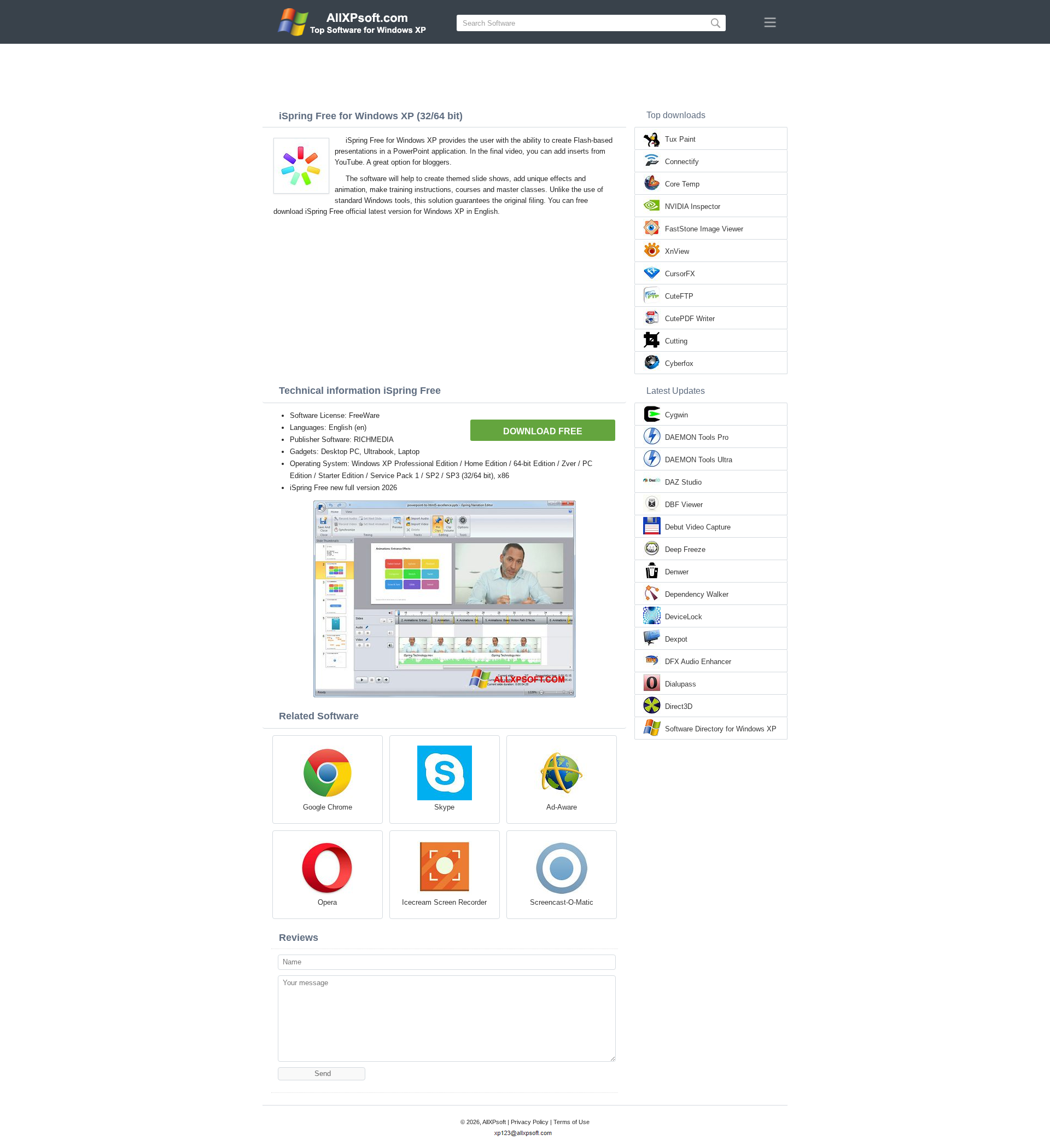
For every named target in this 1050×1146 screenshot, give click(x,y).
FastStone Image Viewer (704, 229)
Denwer (677, 572)
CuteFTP (679, 296)
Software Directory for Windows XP (721, 729)
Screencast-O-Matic (561, 902)
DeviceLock (683, 617)
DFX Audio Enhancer (698, 662)
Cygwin (676, 415)
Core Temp (682, 184)
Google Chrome (327, 807)
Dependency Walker (696, 594)
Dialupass (680, 684)
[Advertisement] (525, 73)
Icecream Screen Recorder (444, 902)
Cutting (676, 341)
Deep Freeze (685, 549)
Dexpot (676, 639)
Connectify (682, 162)
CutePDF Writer (690, 319)
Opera (327, 902)
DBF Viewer (684, 505)
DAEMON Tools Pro (696, 437)
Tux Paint (680, 139)
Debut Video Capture (698, 527)
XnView (677, 251)
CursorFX (680, 274)
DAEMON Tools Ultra (698, 460)
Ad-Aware (561, 807)
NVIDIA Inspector (692, 206)
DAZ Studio (683, 482)
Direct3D (678, 706)
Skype (444, 807)
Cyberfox (679, 363)
